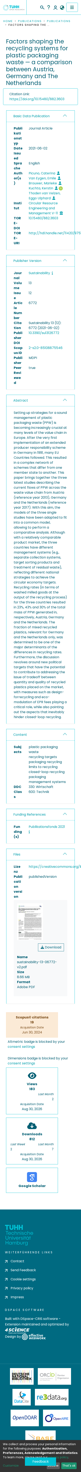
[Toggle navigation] (72, 7)
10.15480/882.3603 (43, 218)
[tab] (40, 116)
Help (49, 7)
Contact (17, 1261)
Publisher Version (27, 260)
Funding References (29, 814)
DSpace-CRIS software (39, 1318)
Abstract (20, 400)
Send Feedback (23, 1270)
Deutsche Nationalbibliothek (22, 1376)
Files (16, 854)
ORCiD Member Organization (54, 1376)
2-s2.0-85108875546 (46, 347)
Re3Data (51, 1397)
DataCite (22, 1397)
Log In (55, 7)
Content (20, 734)
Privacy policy (22, 1288)
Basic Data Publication (31, 116)
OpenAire (56, 1418)
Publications (30, 21)
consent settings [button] (21, 1046)
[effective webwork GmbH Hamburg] (34, 1336)
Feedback (40, 1461)
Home (8, 21)
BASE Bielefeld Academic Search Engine (40, 1439)
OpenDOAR (25, 1418)
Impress (17, 1297)
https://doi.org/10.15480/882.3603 (36, 99)
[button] (62, 7)
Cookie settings (23, 1279)
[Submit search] (42, 6)
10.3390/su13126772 (44, 332)
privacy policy (58, 1457)
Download (52, 947)
